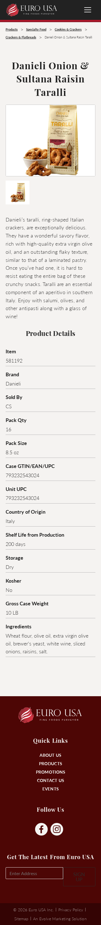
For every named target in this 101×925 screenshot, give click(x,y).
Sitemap (21, 918)
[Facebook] (41, 829)
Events (50, 789)
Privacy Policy (70, 909)
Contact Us (50, 780)
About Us (50, 755)
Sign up (79, 877)
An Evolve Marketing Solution (60, 918)
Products (50, 763)
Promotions (50, 772)
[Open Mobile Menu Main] (87, 10)
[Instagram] (56, 829)
